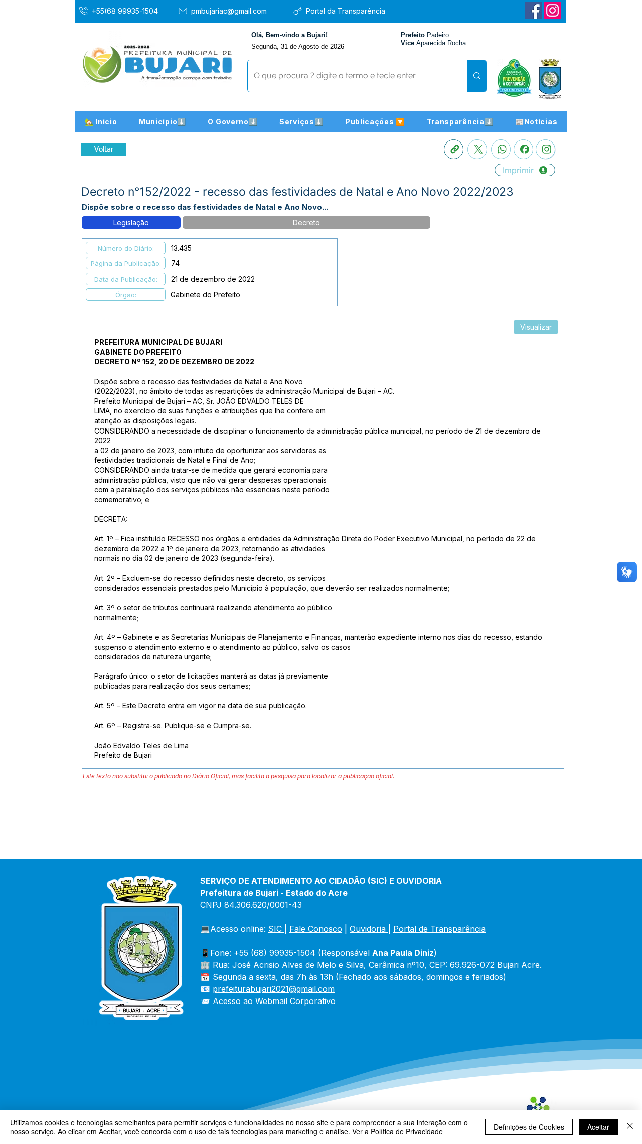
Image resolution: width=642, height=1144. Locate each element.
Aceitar (598, 1127)
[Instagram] (552, 10)
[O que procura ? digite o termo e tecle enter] (477, 76)
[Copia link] (453, 149)
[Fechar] (630, 1127)
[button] (162, 121)
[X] (477, 149)
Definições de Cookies (529, 1127)
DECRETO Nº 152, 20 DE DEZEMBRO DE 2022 (174, 361)
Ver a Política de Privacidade (397, 1131)
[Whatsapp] (501, 149)
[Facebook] (533, 10)
